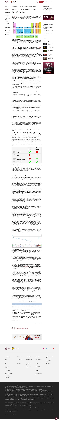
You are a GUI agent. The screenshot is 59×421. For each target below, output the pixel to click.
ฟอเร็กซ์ (6, 359)
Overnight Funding (45, 10)
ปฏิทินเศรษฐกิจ (7, 34)
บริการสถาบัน (19, 363)
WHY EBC (37, 357)
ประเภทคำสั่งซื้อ (48, 9)
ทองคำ (15, 16)
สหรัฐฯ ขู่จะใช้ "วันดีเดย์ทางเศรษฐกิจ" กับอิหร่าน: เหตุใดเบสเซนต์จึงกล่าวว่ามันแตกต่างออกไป (51, 58)
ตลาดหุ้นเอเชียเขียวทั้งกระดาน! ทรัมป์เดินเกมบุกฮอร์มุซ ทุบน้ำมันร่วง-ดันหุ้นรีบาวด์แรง (48, 30)
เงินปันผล (18, 362)
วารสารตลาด (7, 23)
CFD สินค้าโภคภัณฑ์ (49, 8)
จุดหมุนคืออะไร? (51, 13)
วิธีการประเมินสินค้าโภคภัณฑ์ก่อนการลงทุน (48, 27)
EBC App (6, 367)
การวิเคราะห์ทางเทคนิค (7, 19)
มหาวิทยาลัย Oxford (39, 373)
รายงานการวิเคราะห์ (6, 21)
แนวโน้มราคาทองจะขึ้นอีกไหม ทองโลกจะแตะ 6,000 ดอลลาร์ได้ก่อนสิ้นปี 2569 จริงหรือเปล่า (51, 47)
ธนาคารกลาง (26, 266)
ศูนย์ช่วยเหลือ (38, 366)
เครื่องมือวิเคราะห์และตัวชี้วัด (8, 374)
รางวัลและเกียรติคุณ (38, 359)
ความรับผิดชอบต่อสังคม (39, 362)
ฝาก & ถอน (18, 360)
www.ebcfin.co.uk (41, 389)
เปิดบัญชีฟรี (40, 1)
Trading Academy (14, 6)
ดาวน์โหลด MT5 (7, 370)
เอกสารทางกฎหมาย (38, 360)
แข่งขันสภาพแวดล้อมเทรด (49, 361)
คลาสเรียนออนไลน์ (8, 12)
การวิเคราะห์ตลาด (7, 377)
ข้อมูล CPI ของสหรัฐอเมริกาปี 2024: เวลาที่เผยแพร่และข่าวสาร (20, 328)
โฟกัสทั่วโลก (7, 16)
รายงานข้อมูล (28, 366)
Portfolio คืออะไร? (45, 13)
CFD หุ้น (44, 9)
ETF (5, 363)
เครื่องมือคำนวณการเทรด (7, 32)
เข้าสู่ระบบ (46, 1)
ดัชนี (5, 360)
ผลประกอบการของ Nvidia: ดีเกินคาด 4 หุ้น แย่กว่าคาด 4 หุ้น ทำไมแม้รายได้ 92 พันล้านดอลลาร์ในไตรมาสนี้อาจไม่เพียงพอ (51, 43)
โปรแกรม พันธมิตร (38, 374)
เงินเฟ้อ (14, 220)
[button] (56, 418)
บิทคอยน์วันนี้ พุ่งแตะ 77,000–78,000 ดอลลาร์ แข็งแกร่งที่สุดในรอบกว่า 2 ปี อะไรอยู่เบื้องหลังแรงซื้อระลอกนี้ (51, 50)
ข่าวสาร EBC (37, 363)
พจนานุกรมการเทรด (8, 8)
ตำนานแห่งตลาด (28, 360)
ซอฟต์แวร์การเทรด (7, 27)
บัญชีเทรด (18, 357)
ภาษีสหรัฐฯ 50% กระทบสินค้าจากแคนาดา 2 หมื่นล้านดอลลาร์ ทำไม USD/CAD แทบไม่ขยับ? (50, 54)
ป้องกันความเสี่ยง (35, 267)
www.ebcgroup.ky (45, 390)
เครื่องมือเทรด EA (7, 30)
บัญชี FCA (36, 1)
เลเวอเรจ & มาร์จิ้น (19, 359)
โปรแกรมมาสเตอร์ (48, 360)
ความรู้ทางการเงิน (7, 9)
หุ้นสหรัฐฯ (6, 362)
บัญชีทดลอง (44, 8)
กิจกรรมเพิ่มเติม (48, 363)
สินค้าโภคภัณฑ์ (7, 357)
